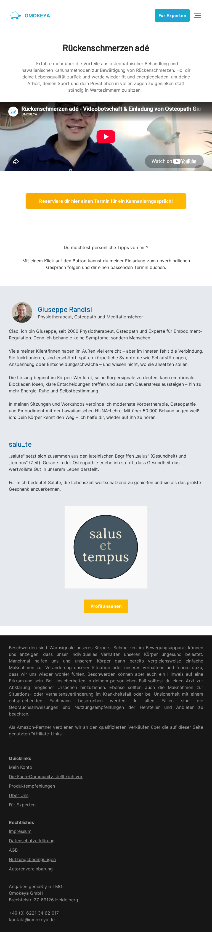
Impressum (20, 831)
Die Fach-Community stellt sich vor (46, 776)
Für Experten (172, 15)
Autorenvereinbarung (31, 869)
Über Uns (18, 795)
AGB (13, 850)
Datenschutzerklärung (32, 840)
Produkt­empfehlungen (32, 786)
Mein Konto (20, 767)
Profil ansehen (106, 606)
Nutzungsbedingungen (32, 859)
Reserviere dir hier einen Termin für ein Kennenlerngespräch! (106, 201)
